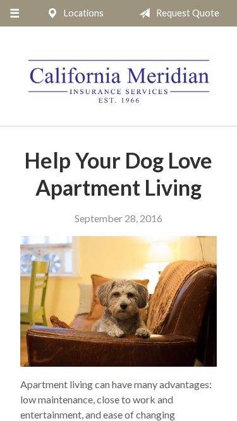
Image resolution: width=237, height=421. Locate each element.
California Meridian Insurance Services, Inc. (119, 81)
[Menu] (14, 13)
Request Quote (186, 13)
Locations (83, 13)
